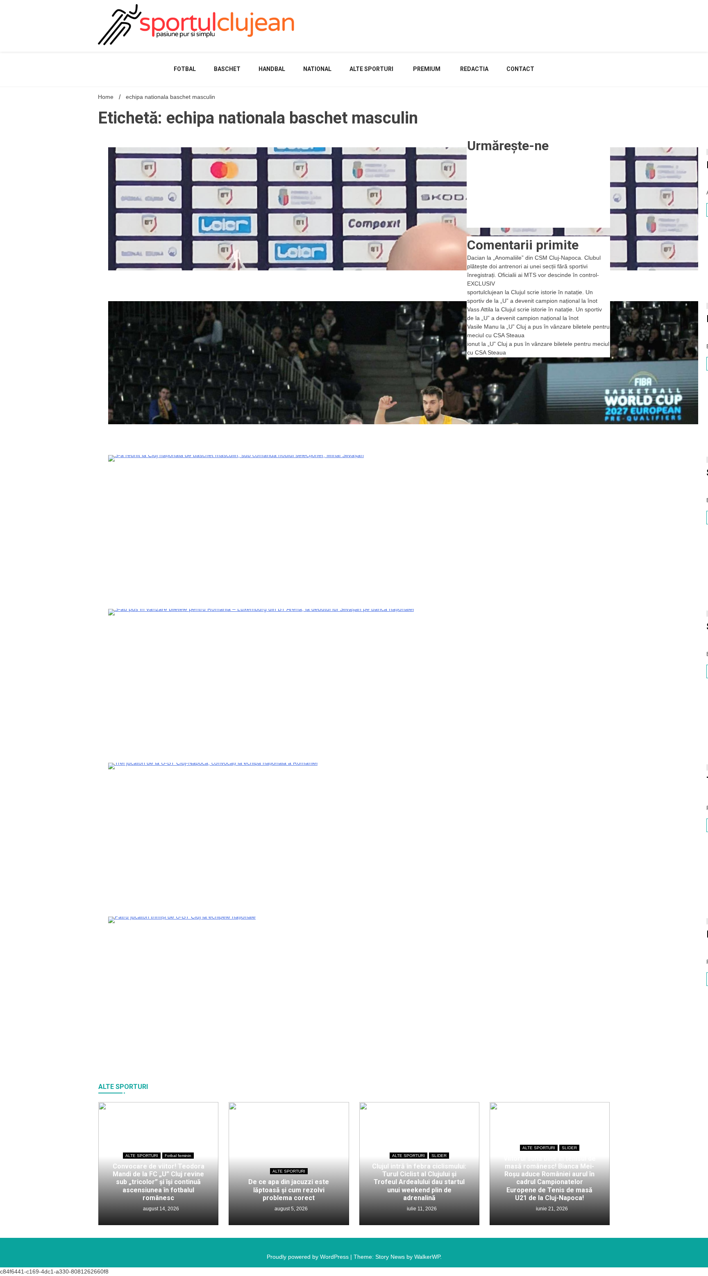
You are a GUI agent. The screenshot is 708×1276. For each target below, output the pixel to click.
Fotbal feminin (178, 1155)
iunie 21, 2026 (551, 1209)
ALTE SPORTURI (371, 69)
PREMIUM (426, 69)
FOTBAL (185, 69)
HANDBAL (272, 69)
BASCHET (227, 69)
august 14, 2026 (160, 1209)
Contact (520, 69)
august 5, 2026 (290, 1209)
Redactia (474, 69)
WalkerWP (427, 1256)
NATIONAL (317, 69)
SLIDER (439, 1155)
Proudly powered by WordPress (308, 1256)
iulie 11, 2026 (421, 1209)
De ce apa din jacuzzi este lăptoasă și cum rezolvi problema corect (288, 1189)
